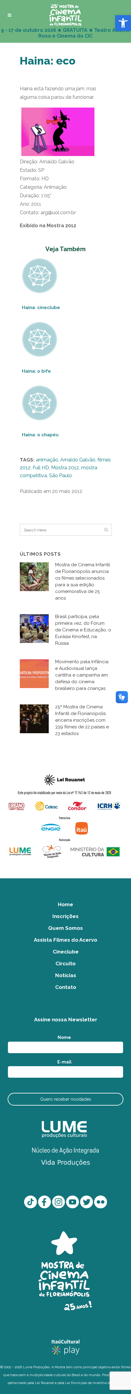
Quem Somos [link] (65, 928)
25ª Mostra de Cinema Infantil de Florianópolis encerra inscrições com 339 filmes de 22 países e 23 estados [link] (82, 720)
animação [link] (47, 460)
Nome (65, 1037)
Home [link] (65, 904)
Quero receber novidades (65, 1099)
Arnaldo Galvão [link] (77, 460)
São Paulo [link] (60, 475)
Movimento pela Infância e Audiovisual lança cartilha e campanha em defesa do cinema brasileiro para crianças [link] (81, 675)
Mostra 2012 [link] (65, 468)
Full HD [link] (41, 468)
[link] (123, 23)
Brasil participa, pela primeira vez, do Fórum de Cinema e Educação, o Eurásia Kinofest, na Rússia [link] (83, 630)
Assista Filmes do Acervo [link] (65, 940)
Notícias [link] (65, 975)
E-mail (65, 1062)
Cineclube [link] (66, 952)
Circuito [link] (65, 963)
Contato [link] (65, 987)
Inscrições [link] (65, 916)
